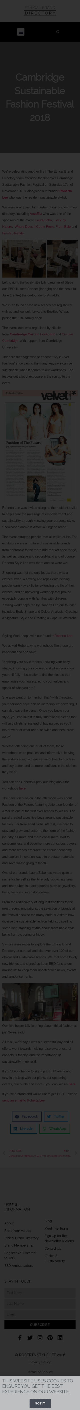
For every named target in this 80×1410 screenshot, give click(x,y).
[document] (40, 705)
